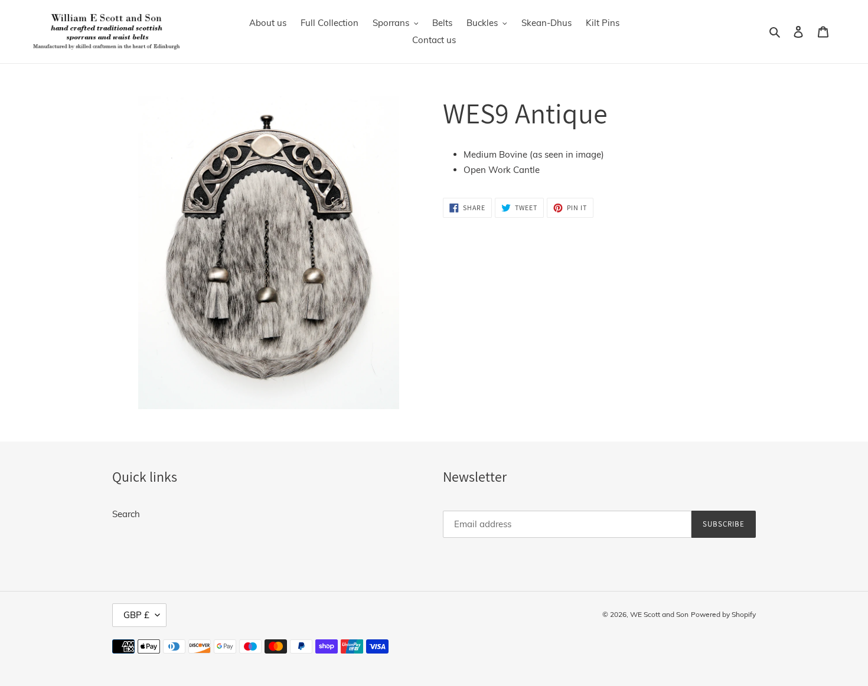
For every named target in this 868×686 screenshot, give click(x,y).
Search (126, 514)
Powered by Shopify (723, 614)
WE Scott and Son (659, 614)
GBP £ (136, 614)
